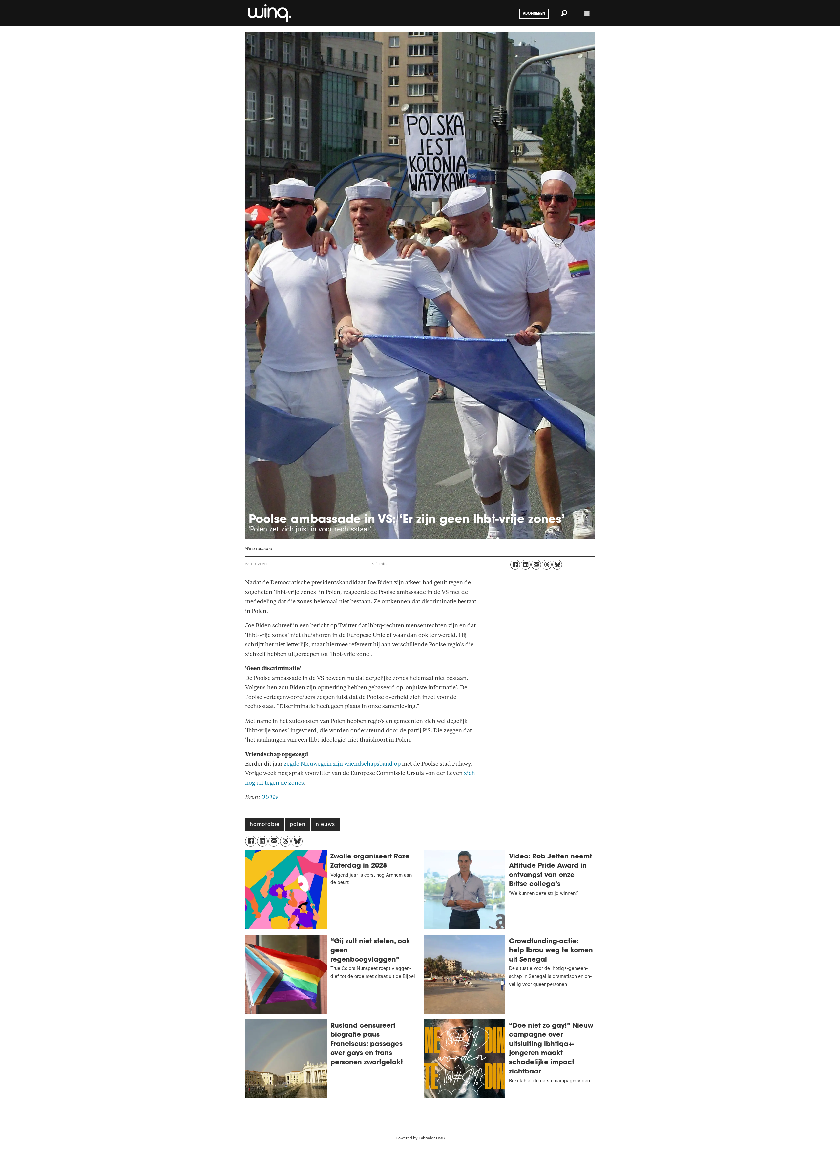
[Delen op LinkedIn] (526, 565)
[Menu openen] (587, 13)
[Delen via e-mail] (536, 565)
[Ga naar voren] (269, 13)
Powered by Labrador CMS (420, 1139)
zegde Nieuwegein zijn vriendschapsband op (342, 764)
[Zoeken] (564, 13)
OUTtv (269, 797)
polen (297, 825)
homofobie (264, 825)
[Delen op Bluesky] (557, 565)
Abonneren (534, 13)
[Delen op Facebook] (515, 565)
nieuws (325, 825)
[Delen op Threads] (547, 565)
